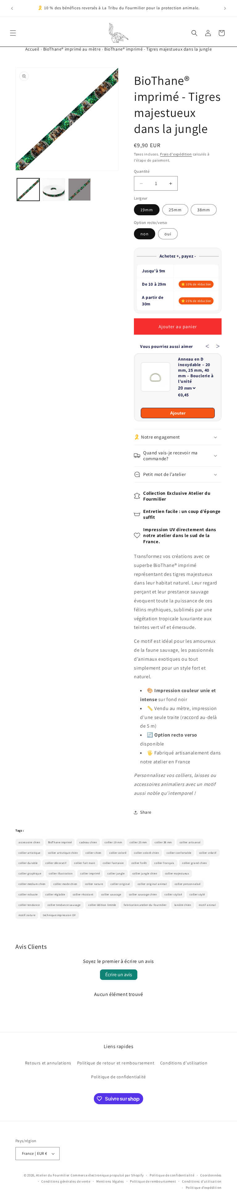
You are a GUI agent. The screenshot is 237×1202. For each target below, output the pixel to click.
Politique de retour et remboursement (116, 1063)
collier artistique (29, 853)
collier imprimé (90, 873)
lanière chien (182, 905)
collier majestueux (177, 873)
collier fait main (84, 863)
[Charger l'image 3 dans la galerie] (79, 189)
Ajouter (177, 413)
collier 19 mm (113, 842)
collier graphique (30, 873)
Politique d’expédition (204, 1187)
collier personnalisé (188, 884)
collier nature (94, 884)
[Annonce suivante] (225, 8)
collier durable (28, 863)
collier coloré (117, 853)
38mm (203, 210)
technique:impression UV (59, 915)
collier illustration (61, 873)
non (144, 234)
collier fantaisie (113, 863)
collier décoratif (55, 863)
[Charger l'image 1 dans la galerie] (28, 189)
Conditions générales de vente (65, 1181)
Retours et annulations (48, 1063)
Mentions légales (110, 1181)
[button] (13, 33)
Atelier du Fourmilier (53, 1175)
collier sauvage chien (143, 894)
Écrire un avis (118, 974)
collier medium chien (32, 884)
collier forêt (139, 863)
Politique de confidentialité (118, 1077)
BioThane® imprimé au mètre (72, 49)
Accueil (32, 49)
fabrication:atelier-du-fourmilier (145, 905)
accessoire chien (29, 842)
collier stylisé (173, 894)
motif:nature (27, 915)
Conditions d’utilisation (202, 1181)
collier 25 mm (138, 842)
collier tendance (29, 905)
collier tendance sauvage (64, 905)
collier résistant (83, 894)
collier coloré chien (146, 853)
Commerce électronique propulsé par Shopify (107, 1175)
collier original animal (152, 884)
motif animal (207, 905)
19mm (146, 210)
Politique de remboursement (153, 1181)
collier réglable (55, 894)
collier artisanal (190, 842)
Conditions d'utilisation (183, 1063)
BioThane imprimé (60, 842)
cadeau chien (88, 842)
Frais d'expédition (176, 154)
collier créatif (208, 853)
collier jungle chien (144, 873)
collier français (164, 863)
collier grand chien (194, 863)
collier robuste (28, 894)
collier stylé (197, 894)
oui (167, 234)
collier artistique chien (63, 853)
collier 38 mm (163, 842)
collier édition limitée (102, 905)
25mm (175, 210)
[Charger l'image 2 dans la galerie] (54, 189)
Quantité (141, 171)
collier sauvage (111, 894)
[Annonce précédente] (12, 8)
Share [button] (146, 812)
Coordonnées (211, 1175)
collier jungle (115, 873)
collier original (120, 884)
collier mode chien (65, 884)
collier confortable (179, 853)
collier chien (93, 853)
